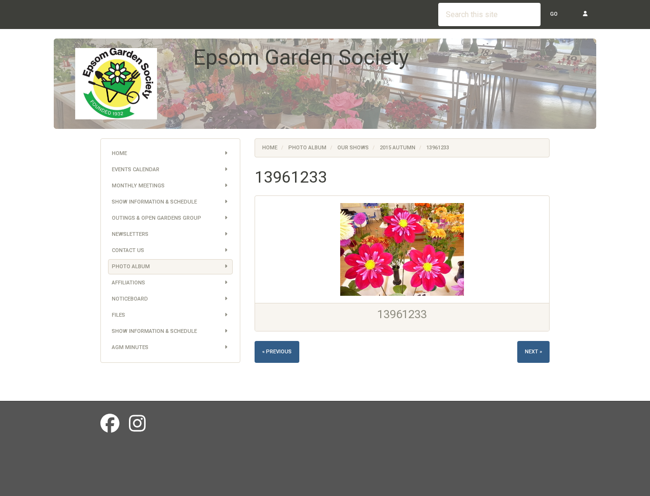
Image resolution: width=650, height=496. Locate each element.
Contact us (128, 250)
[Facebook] (109, 424)
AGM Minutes (130, 347)
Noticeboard (130, 299)
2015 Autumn (397, 148)
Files (118, 315)
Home (119, 153)
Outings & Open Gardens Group (156, 218)
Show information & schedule (154, 202)
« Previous (277, 352)
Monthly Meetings (138, 186)
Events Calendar (135, 169)
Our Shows (353, 148)
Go (554, 14)
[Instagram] (137, 424)
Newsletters (130, 234)
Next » (533, 352)
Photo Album (131, 266)
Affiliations (128, 283)
